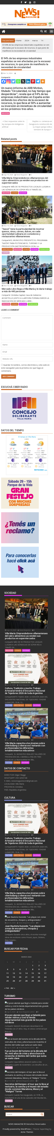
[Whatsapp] (18, 81)
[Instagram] (8, 81)
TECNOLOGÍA (44, 249)
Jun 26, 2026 (11, 685)
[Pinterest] (33, 81)
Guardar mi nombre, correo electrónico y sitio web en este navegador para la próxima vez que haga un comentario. (25, 368)
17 (45, 973)
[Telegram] (38, 81)
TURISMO (6, 253)
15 (33, 973)
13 (20, 973)
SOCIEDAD (23, 193)
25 (7, 981)
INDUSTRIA (5, 113)
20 (20, 977)
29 (33, 981)
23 (39, 977)
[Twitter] (13, 81)
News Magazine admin (26, 923)
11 (7, 973)
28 (26, 981)
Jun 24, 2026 (11, 923)
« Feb (6, 988)
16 (39, 973)
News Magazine (21, 175)
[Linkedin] (28, 81)
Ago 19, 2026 (8, 175)
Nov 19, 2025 (8, 226)
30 (39, 981)
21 (26, 977)
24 (45, 977)
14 (26, 973)
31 (45, 981)
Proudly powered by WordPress (17, 1129)
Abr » (13, 988)
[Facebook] (3, 81)
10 (45, 969)
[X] (23, 81)
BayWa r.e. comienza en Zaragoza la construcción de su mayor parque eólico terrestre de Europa (40, 125)
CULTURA (9, 705)
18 (7, 977)
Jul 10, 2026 (11, 1081)
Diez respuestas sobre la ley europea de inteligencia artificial (13, 124)
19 (14, 977)
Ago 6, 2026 (11, 1012)
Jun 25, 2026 (11, 740)
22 (33, 977)
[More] (43, 81)
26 (14, 981)
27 (20, 981)
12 (14, 973)
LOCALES (15, 193)
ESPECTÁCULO (7, 249)
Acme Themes (27, 1132)
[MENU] (51, 31)
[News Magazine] (3, 31)
